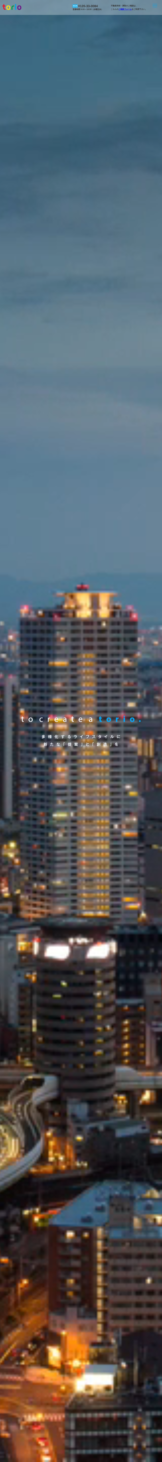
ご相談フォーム (125, 9)
